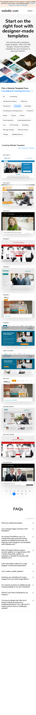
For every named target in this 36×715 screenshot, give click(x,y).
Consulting (27, 106)
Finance (13, 115)
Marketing (25, 125)
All (4, 96)
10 (22, 494)
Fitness (22, 115)
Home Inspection (8, 120)
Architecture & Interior (10, 101)
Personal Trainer (23, 130)
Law (4, 125)
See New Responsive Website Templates (22, 4)
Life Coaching (14, 125)
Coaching (17, 106)
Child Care (24, 101)
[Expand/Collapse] (33, 523)
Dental (5, 115)
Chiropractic (6, 106)
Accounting (13, 96)
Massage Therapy (8, 130)
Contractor (30, 111)
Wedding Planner (17, 134)
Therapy (5, 134)
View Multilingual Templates (26, 148)
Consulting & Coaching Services (13, 111)
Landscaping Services (24, 120)
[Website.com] (9, 11)
